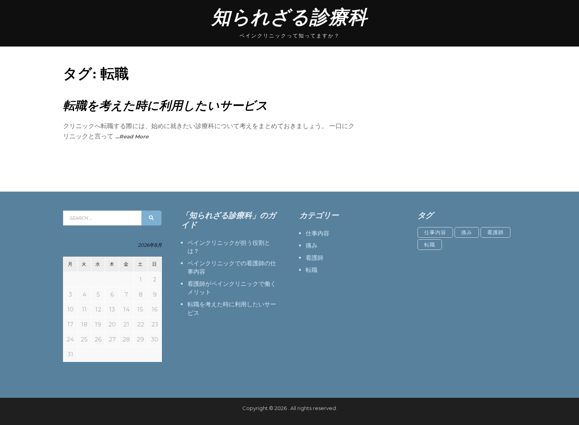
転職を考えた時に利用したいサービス (165, 105)
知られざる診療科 (289, 17)
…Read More (131, 136)
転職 (311, 270)
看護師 (314, 257)
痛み (311, 245)
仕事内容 (317, 233)
